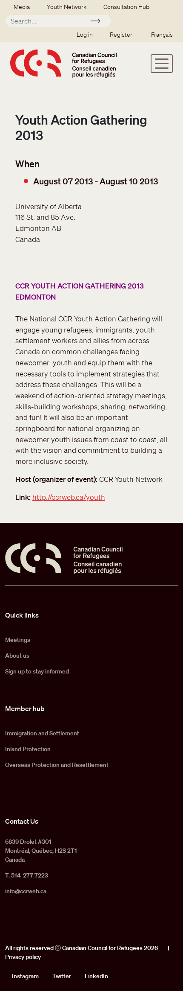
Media (22, 7)
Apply (99, 22)
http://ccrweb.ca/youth (68, 497)
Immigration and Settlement (42, 733)
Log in (85, 34)
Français (162, 34)
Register (121, 34)
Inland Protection (28, 749)
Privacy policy (23, 957)
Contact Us (21, 821)
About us (17, 655)
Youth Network (66, 7)
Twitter (61, 976)
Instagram (25, 976)
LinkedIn (96, 976)
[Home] (63, 63)
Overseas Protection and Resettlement (57, 765)
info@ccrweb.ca (25, 891)
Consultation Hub (126, 7)
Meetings (17, 640)
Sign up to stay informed (37, 671)
